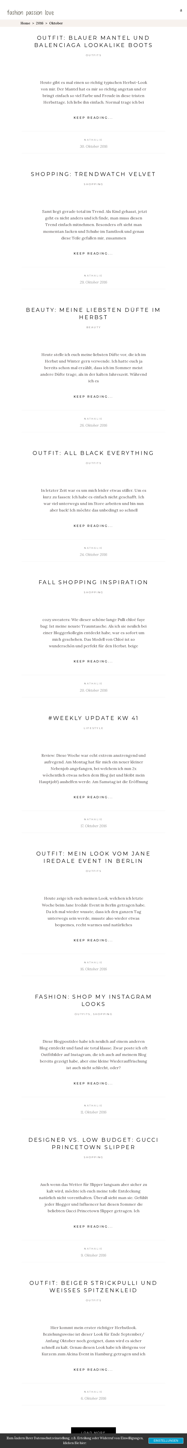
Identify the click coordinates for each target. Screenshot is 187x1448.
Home (25, 23)
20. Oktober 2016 (93, 690)
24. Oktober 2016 (93, 554)
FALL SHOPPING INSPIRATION (93, 582)
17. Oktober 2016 (94, 826)
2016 (39, 23)
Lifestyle (94, 728)
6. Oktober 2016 (93, 1398)
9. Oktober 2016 (93, 1255)
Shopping (93, 184)
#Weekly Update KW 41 (93, 718)
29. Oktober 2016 (93, 282)
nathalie (93, 139)
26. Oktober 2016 (93, 425)
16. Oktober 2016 (93, 969)
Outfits (94, 55)
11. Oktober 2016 (93, 1112)
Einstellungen (166, 1440)
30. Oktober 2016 (93, 146)
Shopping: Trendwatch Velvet (93, 174)
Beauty (93, 327)
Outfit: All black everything (93, 453)
